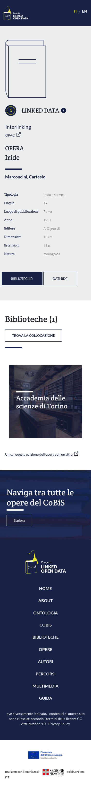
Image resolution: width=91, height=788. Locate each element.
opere (45, 649)
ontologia (45, 612)
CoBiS (46, 624)
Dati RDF (60, 278)
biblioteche (46, 637)
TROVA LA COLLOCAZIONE (33, 335)
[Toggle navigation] (49, 13)
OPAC (10, 135)
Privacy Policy (59, 724)
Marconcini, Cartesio (25, 176)
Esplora (19, 520)
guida (45, 698)
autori (45, 661)
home (45, 588)
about (45, 600)
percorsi (46, 673)
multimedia (45, 686)
